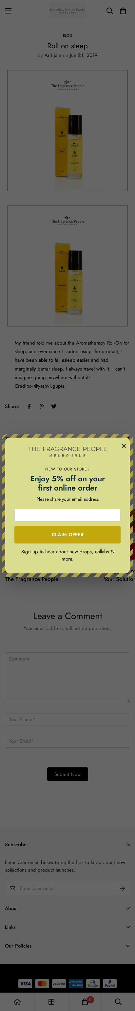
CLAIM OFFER (68, 534)
